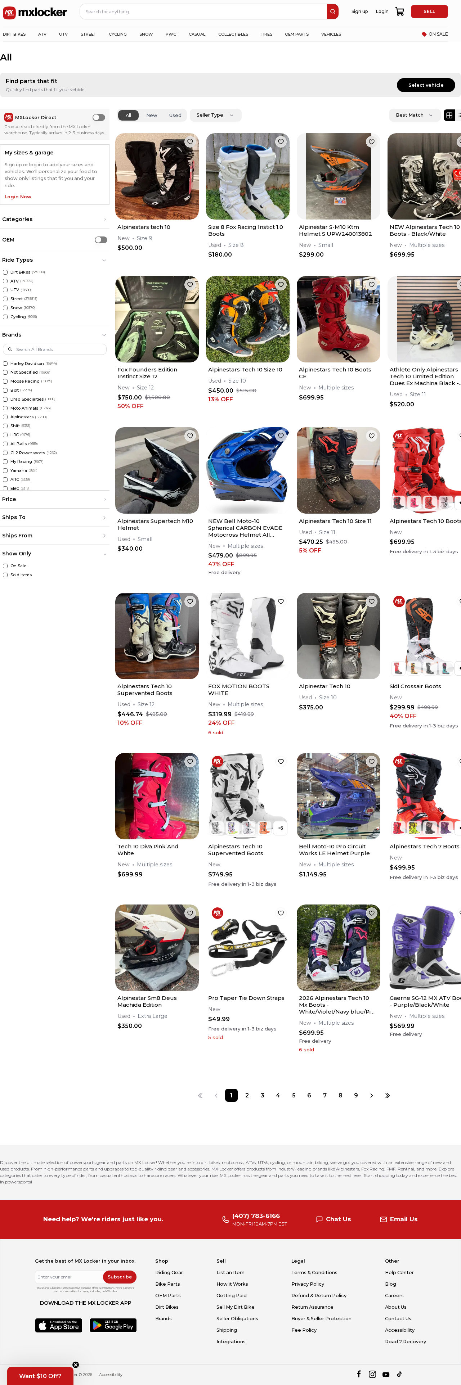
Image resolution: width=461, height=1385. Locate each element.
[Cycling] (5, 317)
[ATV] (5, 281)
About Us (396, 1307)
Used (175, 115)
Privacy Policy (307, 1284)
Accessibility (400, 1330)
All (128, 115)
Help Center (399, 1272)
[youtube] (385, 1374)
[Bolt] (5, 390)
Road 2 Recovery (405, 1341)
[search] (333, 11)
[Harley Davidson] (5, 363)
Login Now (18, 196)
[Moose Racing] (5, 381)
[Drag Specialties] (5, 399)
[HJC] (5, 435)
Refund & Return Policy (318, 1295)
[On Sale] (5, 566)
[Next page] (371, 1095)
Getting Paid (231, 1295)
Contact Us (398, 1318)
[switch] (99, 117)
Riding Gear (169, 1272)
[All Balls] (5, 444)
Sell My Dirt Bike (235, 1307)
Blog (390, 1284)
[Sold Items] (5, 575)
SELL (429, 11)
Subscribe (120, 1277)
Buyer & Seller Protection (321, 1318)
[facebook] (358, 1374)
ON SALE (438, 34)
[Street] (5, 299)
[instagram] (372, 1374)
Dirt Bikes (167, 1307)
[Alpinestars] (5, 417)
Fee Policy (304, 1330)
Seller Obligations (237, 1318)
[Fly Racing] (5, 461)
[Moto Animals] (5, 408)
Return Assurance (312, 1307)
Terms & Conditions (314, 1272)
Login (382, 11)
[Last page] (387, 1095)
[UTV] (5, 290)
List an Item (230, 1272)
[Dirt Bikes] (5, 272)
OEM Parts (168, 1295)
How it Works (232, 1284)
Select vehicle (426, 85)
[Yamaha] (5, 470)
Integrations (231, 1341)
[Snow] (5, 308)
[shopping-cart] (400, 11)
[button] (54, 220)
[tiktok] (400, 1374)
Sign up (360, 11)
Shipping (226, 1330)
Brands (163, 1318)
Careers (394, 1295)
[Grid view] (449, 115)
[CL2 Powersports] (5, 453)
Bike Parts (167, 1284)
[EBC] (5, 488)
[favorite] (190, 142)
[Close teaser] (75, 1364)
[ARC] (5, 479)
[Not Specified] (5, 372)
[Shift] (5, 426)
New (151, 115)
